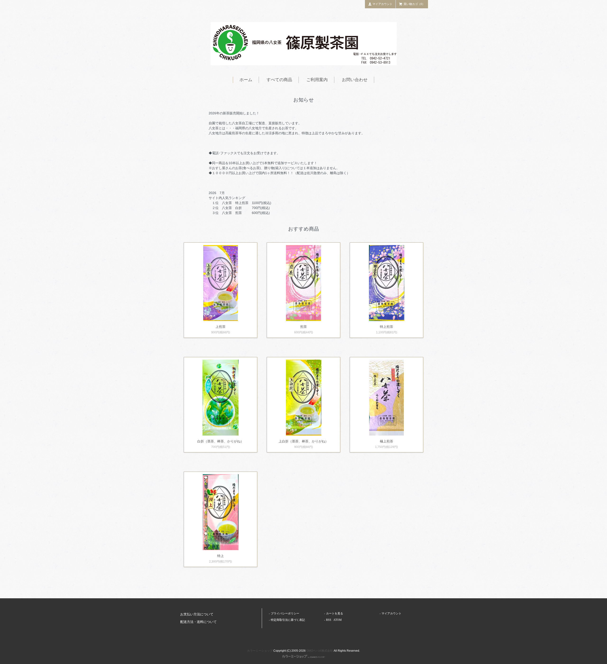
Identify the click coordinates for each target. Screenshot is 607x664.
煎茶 (303, 327)
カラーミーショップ (260, 650)
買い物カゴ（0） (414, 4)
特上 (220, 556)
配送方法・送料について (198, 622)
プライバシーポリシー (285, 613)
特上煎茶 (386, 327)
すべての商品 (279, 79)
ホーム (245, 79)
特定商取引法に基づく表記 (288, 620)
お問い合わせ (355, 79)
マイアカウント (382, 4)
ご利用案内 (317, 79)
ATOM (337, 620)
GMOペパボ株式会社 (319, 650)
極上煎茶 (386, 441)
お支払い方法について (196, 614)
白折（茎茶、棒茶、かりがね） (220, 441)
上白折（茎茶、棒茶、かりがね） (303, 441)
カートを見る (334, 613)
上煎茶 (220, 327)
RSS (328, 620)
